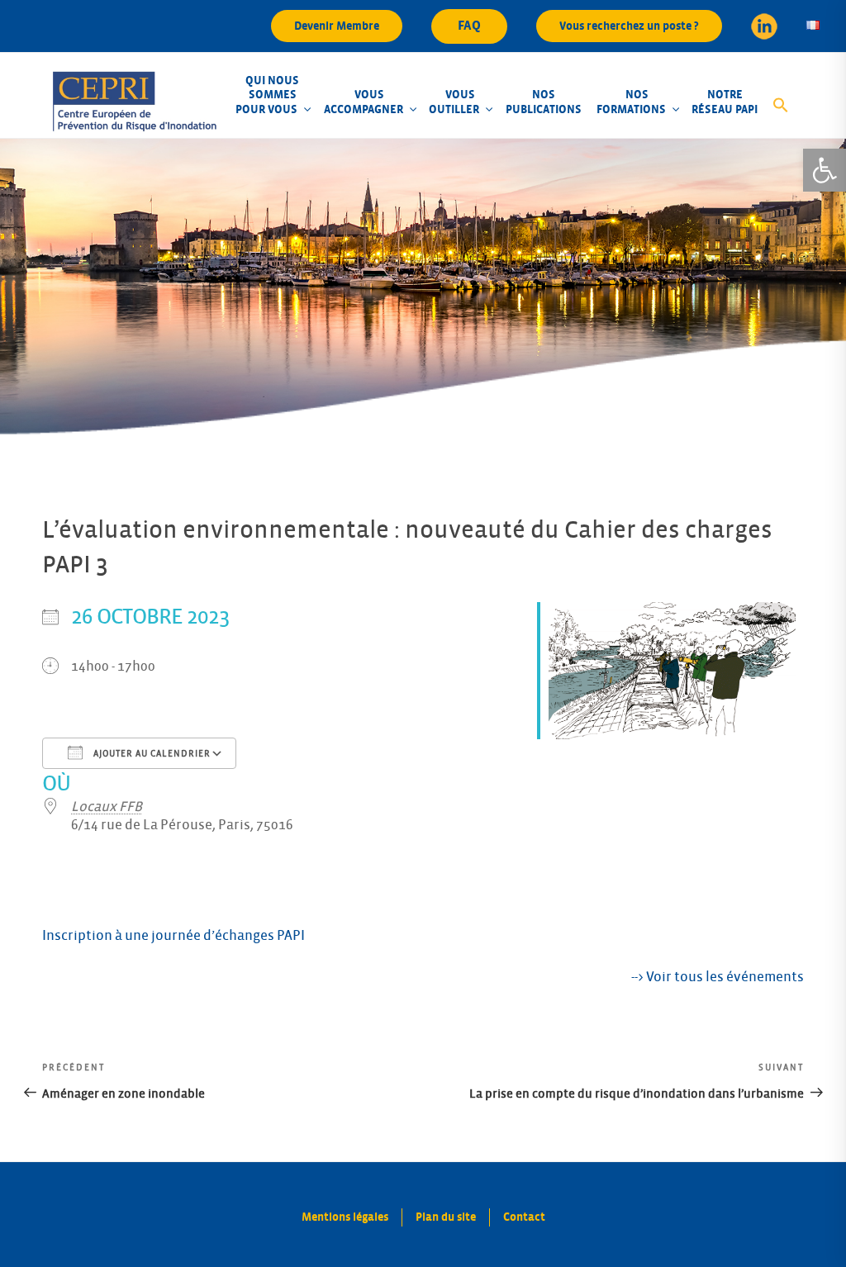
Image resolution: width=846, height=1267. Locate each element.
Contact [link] (524, 1217)
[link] (824, 170)
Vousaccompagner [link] (363, 102)
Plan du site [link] (446, 1217)
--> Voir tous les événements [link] (717, 977)
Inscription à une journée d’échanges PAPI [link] (173, 935)
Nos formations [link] (631, 102)
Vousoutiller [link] (454, 102)
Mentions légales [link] (345, 1217)
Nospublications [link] (544, 102)
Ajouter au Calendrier (151, 754)
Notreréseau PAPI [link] (725, 102)
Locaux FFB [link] (106, 807)
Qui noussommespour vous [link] (267, 95)
